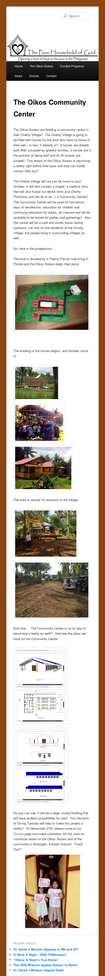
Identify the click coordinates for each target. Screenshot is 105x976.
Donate (34, 76)
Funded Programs (72, 66)
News (18, 76)
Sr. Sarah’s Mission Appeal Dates (38, 970)
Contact (51, 76)
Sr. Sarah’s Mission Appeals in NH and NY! (45, 949)
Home (19, 66)
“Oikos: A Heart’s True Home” (36, 959)
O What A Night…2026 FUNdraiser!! (39, 954)
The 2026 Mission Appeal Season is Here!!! (45, 965)
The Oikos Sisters (41, 66)
